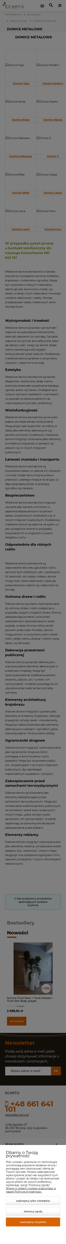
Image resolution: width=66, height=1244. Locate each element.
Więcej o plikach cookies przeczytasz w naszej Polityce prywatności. (31, 1190)
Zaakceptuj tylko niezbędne (33, 1200)
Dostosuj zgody (33, 1211)
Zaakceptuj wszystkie (33, 1222)
